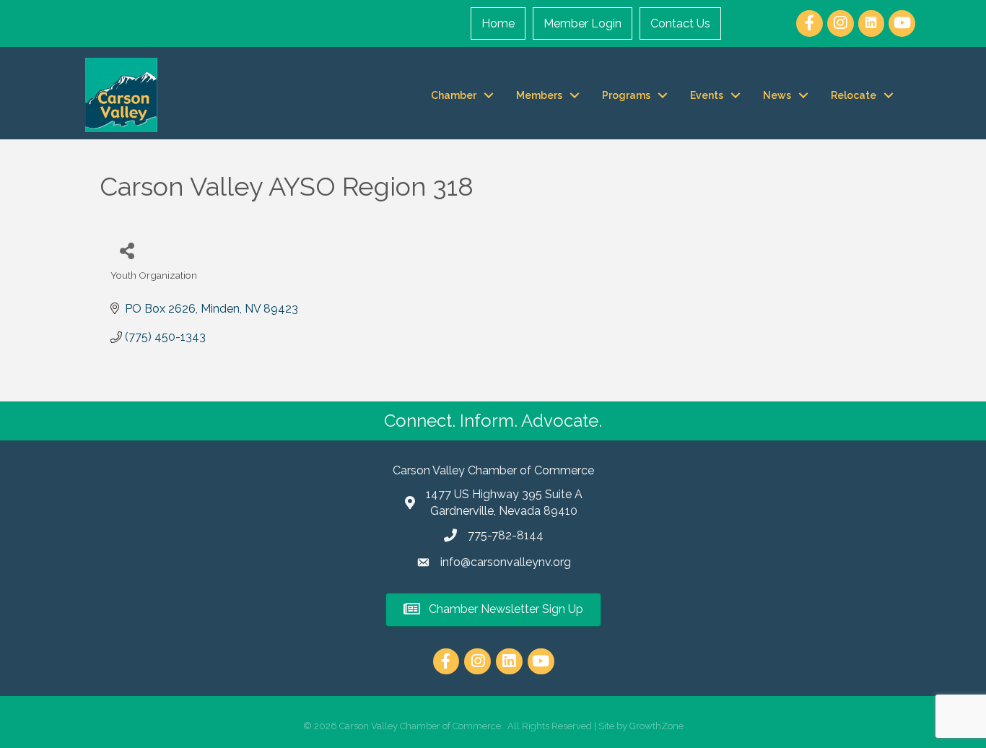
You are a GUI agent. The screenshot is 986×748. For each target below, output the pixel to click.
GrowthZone (656, 726)
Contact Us (680, 23)
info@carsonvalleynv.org (505, 562)
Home (498, 23)
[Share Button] (126, 250)
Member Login (582, 23)
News (777, 95)
